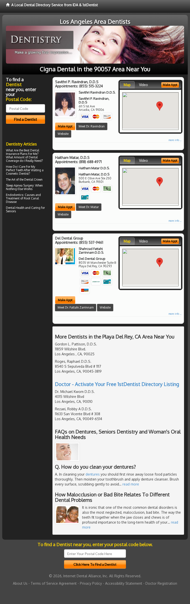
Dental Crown (33, 179)
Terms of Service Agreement (54, 583)
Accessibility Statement (123, 583)
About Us (20, 583)
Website (63, 134)
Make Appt (65, 126)
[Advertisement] (31, 257)
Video (143, 85)
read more (130, 484)
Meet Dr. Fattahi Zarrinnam (76, 307)
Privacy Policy (91, 583)
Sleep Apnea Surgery (20, 185)
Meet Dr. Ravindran (92, 126)
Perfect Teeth (14, 170)
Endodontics (14, 195)
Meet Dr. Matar (89, 207)
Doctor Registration (161, 583)
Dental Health (15, 208)
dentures (93, 474)
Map (127, 85)
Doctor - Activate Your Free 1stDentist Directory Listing (117, 384)
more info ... (174, 140)
